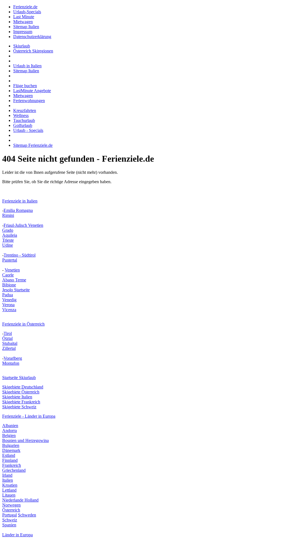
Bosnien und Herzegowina (25, 440)
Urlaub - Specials (28, 130)
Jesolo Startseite (16, 289)
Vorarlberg (13, 358)
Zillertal (9, 348)
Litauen (8, 495)
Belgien (9, 435)
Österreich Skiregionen (33, 51)
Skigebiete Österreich (20, 392)
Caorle (8, 275)
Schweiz (9, 520)
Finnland (10, 460)
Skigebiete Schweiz (19, 406)
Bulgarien (10, 445)
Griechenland (14, 470)
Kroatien (9, 485)
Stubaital (9, 343)
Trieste (8, 240)
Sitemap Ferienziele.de (33, 145)
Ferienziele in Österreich (23, 324)
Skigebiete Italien (17, 397)
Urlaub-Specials (27, 11)
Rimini (8, 215)
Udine (7, 245)
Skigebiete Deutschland (22, 387)
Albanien (10, 425)
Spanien (9, 525)
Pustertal (9, 260)
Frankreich (11, 465)
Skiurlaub (21, 46)
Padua (7, 294)
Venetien (12, 270)
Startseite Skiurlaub (19, 377)
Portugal (9, 515)
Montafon (10, 363)
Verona (8, 304)
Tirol (8, 333)
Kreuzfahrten (24, 110)
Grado (7, 230)
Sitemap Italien (26, 26)
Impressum (22, 31)
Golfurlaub (22, 125)
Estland (8, 455)
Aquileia (9, 235)
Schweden (27, 515)
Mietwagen (23, 21)
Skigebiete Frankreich (21, 401)
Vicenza (9, 309)
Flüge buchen (25, 85)
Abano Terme (14, 280)
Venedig (9, 299)
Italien (7, 480)
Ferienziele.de (25, 6)
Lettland (9, 490)
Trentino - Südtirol (20, 255)
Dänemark (11, 450)
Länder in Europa (17, 534)
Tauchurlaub (24, 120)
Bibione (9, 285)
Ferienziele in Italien (19, 201)
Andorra (9, 430)
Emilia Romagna (18, 210)
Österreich (11, 510)
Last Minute (23, 16)
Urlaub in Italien (27, 65)
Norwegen (11, 505)
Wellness (21, 115)
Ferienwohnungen (29, 100)
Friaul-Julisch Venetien (23, 225)
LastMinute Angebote (32, 90)
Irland (7, 475)
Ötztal (7, 338)
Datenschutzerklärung (32, 36)
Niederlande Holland (20, 500)
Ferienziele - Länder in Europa (28, 416)
